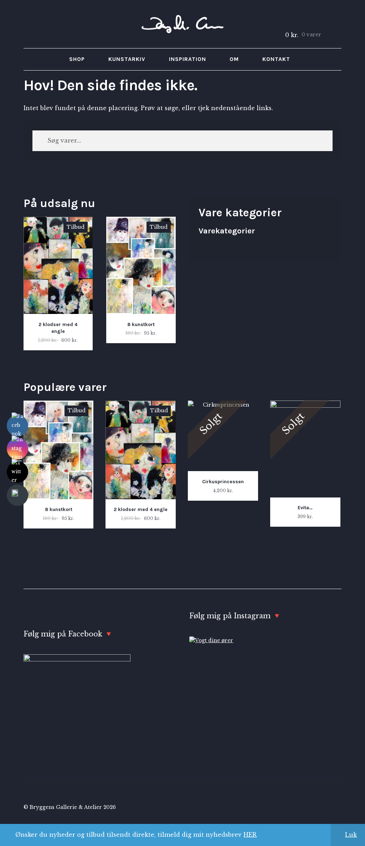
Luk (351, 834)
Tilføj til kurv (58, 283)
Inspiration (187, 59)
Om (234, 59)
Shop (77, 59)
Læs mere (223, 450)
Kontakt (276, 59)
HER (250, 834)
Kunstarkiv (126, 59)
